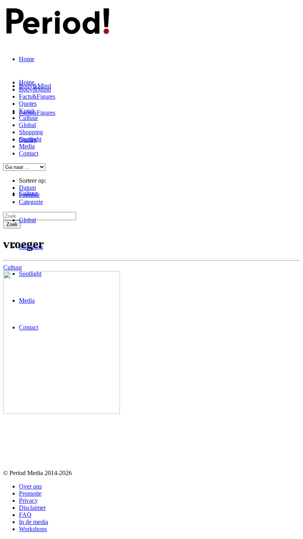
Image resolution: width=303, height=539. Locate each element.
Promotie (30, 493)
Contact (28, 327)
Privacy (28, 500)
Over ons (30, 486)
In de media (33, 521)
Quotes (28, 103)
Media (27, 300)
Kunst (26, 110)
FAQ (25, 514)
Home (26, 59)
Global (27, 220)
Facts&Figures (37, 112)
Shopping (31, 246)
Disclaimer (32, 507)
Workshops (33, 529)
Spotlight (30, 273)
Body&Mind (35, 89)
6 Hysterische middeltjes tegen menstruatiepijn (98, 435)
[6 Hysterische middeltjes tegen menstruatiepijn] (61, 411)
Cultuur (28, 193)
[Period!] (56, 29)
